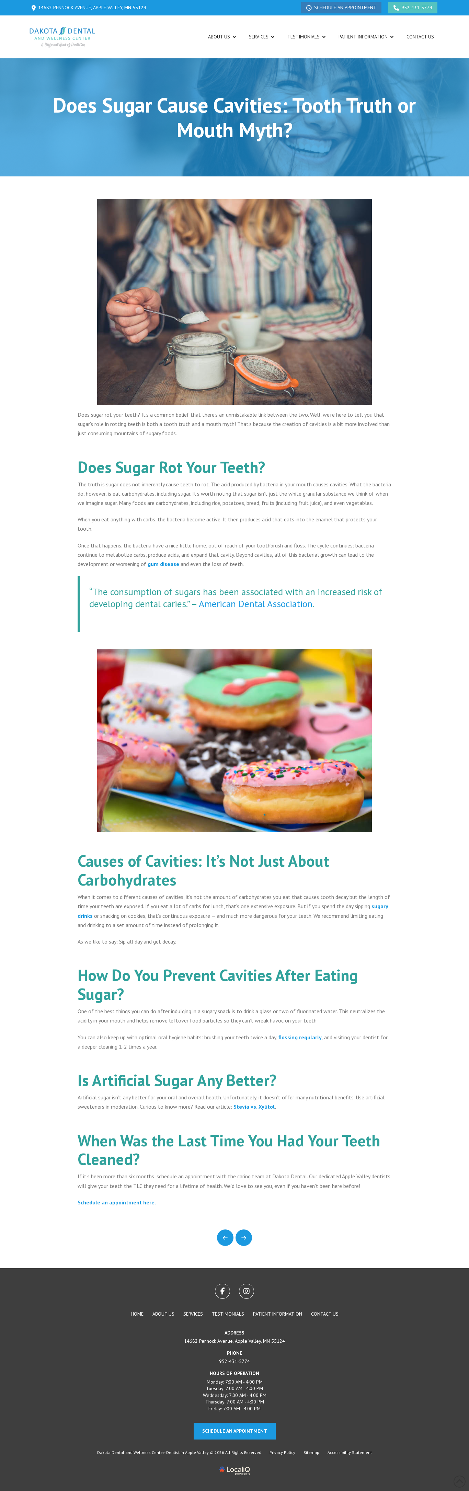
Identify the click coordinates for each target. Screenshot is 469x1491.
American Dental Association (255, 604)
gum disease (163, 563)
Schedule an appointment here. (117, 1202)
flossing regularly (299, 1037)
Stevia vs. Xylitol (254, 1106)
